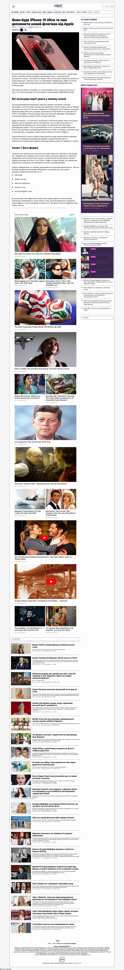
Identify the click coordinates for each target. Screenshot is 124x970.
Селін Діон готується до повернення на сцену (53, 924)
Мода (44, 12)
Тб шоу (28, 12)
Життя (79, 12)
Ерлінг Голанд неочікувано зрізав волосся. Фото (54, 658)
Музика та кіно (36, 12)
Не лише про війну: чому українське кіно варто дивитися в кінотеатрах (54, 763)
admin (42, 682)
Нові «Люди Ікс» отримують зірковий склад (52, 884)
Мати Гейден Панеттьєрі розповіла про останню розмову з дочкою (54, 777)
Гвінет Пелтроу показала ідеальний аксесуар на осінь (54, 690)
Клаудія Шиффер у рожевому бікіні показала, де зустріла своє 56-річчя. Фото (55, 805)
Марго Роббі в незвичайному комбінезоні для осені (53, 646)
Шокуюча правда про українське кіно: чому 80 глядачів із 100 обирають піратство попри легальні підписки (54, 676)
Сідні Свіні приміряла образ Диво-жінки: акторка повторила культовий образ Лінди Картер (55, 912)
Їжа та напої (70, 12)
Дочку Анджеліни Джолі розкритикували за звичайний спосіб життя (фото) (102, 250)
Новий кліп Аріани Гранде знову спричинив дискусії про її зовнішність (52, 704)
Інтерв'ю (96, 12)
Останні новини (89, 19)
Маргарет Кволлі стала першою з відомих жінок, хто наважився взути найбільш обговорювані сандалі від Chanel (54, 791)
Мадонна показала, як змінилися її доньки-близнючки (52, 834)
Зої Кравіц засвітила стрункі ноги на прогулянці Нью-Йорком (54, 736)
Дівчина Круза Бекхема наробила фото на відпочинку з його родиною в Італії (102, 266)
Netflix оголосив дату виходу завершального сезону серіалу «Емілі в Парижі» (53, 720)
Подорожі (57, 12)
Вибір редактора (89, 85)
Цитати (90, 12)
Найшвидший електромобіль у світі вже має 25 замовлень (96, 147)
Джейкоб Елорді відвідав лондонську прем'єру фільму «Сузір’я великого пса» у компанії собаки (55, 868)
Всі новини (15, 12)
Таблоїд (55, 712)
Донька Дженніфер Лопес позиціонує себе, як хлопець (100, 258)
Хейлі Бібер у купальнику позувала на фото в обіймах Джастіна (53, 749)
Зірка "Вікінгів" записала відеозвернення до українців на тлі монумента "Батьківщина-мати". (54, 898)
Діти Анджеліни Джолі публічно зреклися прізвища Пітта (96, 115)
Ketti (43, 651)
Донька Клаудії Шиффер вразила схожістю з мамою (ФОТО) (53, 850)
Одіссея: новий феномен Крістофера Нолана (53, 818)
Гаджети (50, 12)
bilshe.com (60, 943)
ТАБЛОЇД (22, 12)
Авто (63, 12)
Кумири (84, 12)
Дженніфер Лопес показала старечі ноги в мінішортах (96, 204)
